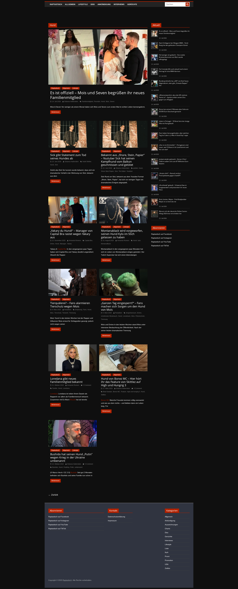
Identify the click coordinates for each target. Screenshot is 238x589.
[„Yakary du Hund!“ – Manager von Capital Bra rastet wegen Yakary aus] (72, 198)
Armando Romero (75, 240)
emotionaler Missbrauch (109, 316)
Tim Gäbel (122, 171)
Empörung (78, 310)
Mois (107, 101)
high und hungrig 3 (133, 392)
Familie (54, 388)
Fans (85, 310)
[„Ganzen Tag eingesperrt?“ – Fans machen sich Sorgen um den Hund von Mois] (123, 270)
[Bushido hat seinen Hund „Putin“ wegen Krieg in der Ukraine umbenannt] (72, 421)
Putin (72, 467)
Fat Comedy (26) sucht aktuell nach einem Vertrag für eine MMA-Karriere (173, 70)
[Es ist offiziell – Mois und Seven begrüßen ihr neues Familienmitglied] (98, 31)
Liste (167, 548)
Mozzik (72, 400)
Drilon (52, 244)
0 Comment (87, 385)
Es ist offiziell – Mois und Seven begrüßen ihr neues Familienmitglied (97, 95)
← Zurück (53, 495)
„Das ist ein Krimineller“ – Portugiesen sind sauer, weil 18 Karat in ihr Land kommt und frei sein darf (173, 147)
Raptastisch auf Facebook (161, 234)
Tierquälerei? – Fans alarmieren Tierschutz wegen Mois (70, 304)
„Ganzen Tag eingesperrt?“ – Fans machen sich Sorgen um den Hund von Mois (123, 306)
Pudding (66, 467)
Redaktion (67, 310)
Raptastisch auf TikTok (160, 246)
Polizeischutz (140, 316)
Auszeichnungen (171, 525)
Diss (93, 4)
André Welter (86, 161)
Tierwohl (65, 313)
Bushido (55, 467)
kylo (139, 240)
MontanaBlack (106, 244)
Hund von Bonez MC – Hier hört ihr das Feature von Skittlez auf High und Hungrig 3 (121, 382)
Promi (167, 556)
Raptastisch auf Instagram (161, 238)
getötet (135, 168)
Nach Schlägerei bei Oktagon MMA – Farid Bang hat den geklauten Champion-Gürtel (173, 44)
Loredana (66, 388)
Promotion (169, 560)
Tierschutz (57, 313)
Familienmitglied (87, 101)
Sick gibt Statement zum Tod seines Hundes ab (68, 156)
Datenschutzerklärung (116, 517)
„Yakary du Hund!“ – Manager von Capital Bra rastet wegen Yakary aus (71, 234)
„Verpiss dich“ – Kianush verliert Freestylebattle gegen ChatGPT (170, 174)
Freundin (97, 101)
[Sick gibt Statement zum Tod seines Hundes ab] (72, 122)
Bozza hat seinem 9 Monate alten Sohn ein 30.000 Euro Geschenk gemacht (173, 110)
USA (166, 564)
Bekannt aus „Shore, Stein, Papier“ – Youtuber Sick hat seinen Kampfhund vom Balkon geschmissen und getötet (123, 160)
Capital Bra (88, 240)
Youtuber (130, 171)
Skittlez (103, 395)
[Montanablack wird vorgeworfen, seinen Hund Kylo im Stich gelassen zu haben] (123, 198)
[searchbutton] (187, 4)
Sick (56, 165)
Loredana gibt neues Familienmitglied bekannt (66, 380)
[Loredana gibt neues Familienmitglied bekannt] (72, 346)
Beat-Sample (107, 392)
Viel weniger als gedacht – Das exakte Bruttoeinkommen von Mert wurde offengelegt (172, 57)
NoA (166, 552)
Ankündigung (104, 4)
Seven (112, 101)
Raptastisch (56, 4)
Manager (63, 244)
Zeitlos (167, 568)
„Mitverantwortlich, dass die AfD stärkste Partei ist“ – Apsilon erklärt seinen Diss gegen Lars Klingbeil (173, 97)
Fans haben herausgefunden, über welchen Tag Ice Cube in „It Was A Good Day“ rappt (174, 134)
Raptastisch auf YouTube (161, 242)
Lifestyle (83, 4)
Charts (167, 529)
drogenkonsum (131, 313)
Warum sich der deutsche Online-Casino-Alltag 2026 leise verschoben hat (173, 212)
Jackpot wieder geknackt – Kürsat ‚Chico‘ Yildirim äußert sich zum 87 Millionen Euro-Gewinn (174, 161)
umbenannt (78, 467)
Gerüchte (132, 4)
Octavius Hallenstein (71, 101)
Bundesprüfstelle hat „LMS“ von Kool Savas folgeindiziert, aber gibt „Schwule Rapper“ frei (174, 83)
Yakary (69, 244)
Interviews (119, 4)
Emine (139, 313)
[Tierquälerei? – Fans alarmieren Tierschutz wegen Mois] (72, 270)
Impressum (112, 521)
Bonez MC (116, 392)
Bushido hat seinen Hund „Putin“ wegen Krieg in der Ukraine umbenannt (71, 457)
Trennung (72, 313)
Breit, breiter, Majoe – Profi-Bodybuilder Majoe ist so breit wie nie (172, 200)
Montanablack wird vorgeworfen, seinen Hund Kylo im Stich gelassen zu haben (122, 234)
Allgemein (70, 4)
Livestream (126, 316)
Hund (103, 101)
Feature (123, 392)
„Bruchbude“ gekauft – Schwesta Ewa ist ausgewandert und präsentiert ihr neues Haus (173, 187)
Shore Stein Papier (107, 171)
